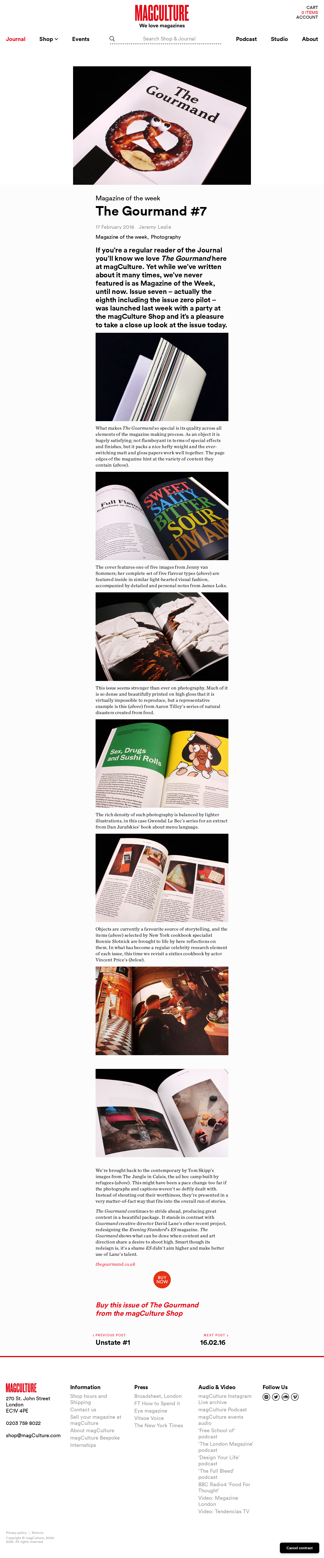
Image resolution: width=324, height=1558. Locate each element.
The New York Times (158, 1425)
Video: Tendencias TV (223, 1511)
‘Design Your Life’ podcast (218, 1460)
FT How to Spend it (157, 1403)
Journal (15, 38)
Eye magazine (150, 1411)
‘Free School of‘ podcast (216, 1433)
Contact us (83, 1409)
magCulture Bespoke (95, 1438)
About (310, 38)
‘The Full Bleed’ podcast (216, 1474)
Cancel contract (300, 1548)
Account (307, 17)
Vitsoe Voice (149, 1418)
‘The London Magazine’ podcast (225, 1447)
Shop (46, 38)
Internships (83, 1445)
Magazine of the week (121, 237)
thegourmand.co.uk (115, 1264)
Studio (279, 38)
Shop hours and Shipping (88, 1399)
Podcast (246, 38)
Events (80, 38)
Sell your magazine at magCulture (95, 1420)
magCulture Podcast (222, 1409)
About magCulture (92, 1430)
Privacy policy (16, 1533)
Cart (312, 7)
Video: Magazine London (218, 1501)
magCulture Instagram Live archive (225, 1399)
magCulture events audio (220, 1420)
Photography (166, 237)
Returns (37, 1533)
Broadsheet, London (158, 1396)
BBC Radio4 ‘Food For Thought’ (224, 1487)
